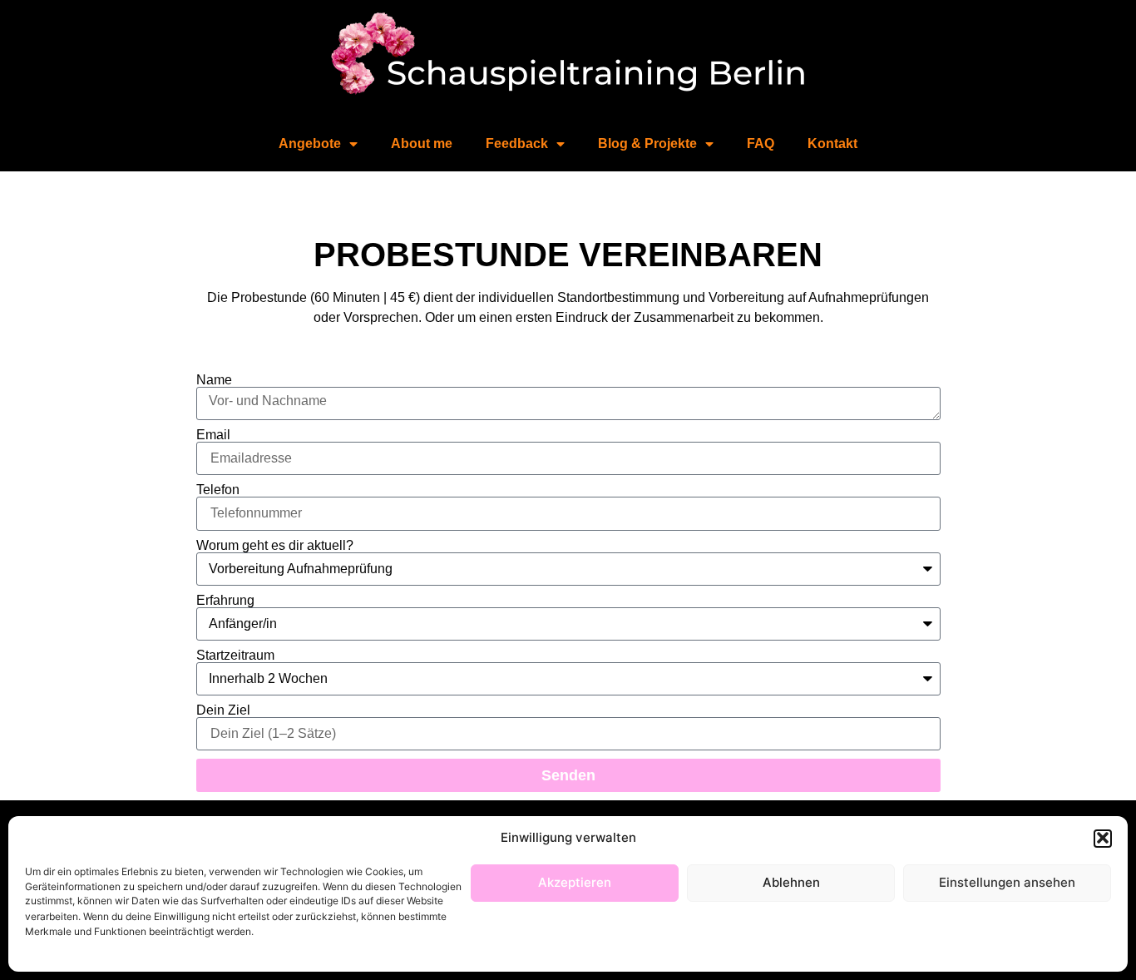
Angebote (310, 143)
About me (421, 143)
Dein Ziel (223, 710)
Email (213, 435)
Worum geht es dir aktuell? (274, 545)
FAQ (760, 143)
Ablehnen (791, 882)
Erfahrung (225, 600)
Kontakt (832, 143)
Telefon (218, 490)
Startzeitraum (235, 655)
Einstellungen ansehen (1007, 882)
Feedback (517, 143)
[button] (1102, 837)
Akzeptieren (574, 882)
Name (214, 380)
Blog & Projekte (647, 143)
